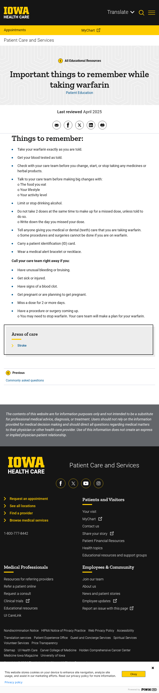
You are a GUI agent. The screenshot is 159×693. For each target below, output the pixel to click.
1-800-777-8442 (16, 533)
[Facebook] (61, 483)
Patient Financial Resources (103, 541)
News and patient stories (101, 593)
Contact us (90, 526)
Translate (117, 12)
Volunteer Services (16, 643)
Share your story (95, 533)
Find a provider (21, 513)
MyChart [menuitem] (88, 30)
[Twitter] (73, 483)
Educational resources (21, 608)
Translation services (17, 638)
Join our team (93, 579)
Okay (133, 674)
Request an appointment (29, 499)
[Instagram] (98, 483)
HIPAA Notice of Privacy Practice (63, 630)
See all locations (22, 506)
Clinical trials (14, 601)
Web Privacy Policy (101, 630)
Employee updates (96, 601)
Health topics (92, 548)
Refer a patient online (20, 586)
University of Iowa (53, 655)
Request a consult (17, 593)
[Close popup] (152, 667)
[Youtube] (86, 483)
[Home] (19, 12)
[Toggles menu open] (151, 12)
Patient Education (79, 93)
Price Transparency (45, 643)
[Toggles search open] (143, 12)
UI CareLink (12, 615)
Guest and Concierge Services (90, 638)
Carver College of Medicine (58, 650)
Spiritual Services (125, 638)
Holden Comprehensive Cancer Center (104, 650)
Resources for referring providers (28, 579)
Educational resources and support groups (114, 555)
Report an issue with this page (105, 608)
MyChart (89, 519)
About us (89, 586)
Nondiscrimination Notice (21, 630)
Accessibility (125, 630)
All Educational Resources (83, 61)
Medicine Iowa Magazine (21, 655)
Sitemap (9, 650)
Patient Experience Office (51, 638)
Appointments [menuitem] (15, 30)
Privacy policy (13, 682)
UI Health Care (27, 650)
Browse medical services (29, 520)
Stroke (22, 345)
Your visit (89, 511)
